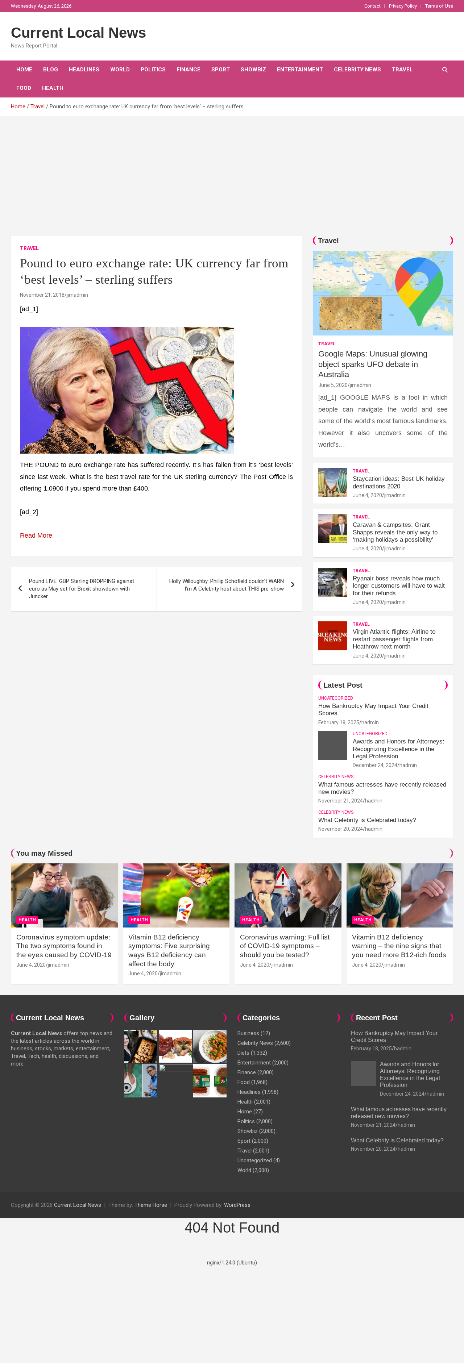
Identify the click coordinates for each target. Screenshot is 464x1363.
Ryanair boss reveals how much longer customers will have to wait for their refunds (399, 586)
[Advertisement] (232, 170)
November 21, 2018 (42, 295)
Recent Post (377, 1018)
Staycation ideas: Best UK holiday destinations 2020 (399, 482)
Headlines (84, 69)
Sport (220, 69)
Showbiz (253, 69)
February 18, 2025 (338, 722)
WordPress (237, 1205)
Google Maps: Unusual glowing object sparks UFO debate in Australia (372, 364)
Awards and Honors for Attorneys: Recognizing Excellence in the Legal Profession (398, 749)
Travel (402, 69)
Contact (372, 6)
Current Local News (78, 33)
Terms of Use (439, 6)
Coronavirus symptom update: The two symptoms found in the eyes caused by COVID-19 (64, 946)
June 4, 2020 (367, 495)
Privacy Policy (403, 6)
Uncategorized (335, 698)
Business (248, 1033)
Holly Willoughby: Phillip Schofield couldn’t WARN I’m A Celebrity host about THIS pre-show (226, 585)
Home (24, 69)
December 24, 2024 (375, 765)
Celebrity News (357, 69)
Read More (36, 535)
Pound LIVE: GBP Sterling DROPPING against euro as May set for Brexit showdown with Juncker (81, 589)
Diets (243, 1053)
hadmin (370, 722)
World (120, 69)
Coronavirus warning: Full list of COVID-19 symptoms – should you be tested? (285, 946)
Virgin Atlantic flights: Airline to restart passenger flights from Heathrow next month (394, 639)
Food (23, 88)
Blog (50, 69)
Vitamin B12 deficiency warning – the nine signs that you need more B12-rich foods (399, 946)
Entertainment (300, 69)
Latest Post (342, 685)
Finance (188, 69)
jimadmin (77, 295)
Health (52, 88)
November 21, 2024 (340, 801)
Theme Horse (150, 1205)
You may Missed (44, 853)
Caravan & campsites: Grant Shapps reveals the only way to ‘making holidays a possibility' (395, 532)
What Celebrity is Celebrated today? (367, 820)
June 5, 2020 (333, 385)
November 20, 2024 (340, 829)
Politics (153, 69)
